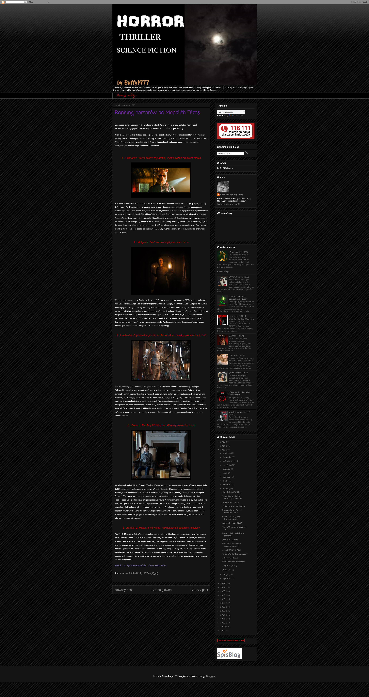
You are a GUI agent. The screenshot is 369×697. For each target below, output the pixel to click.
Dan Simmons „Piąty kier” (233, 561)
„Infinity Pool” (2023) (231, 550)
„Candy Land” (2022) (231, 492)
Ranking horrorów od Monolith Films (231, 511)
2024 (223, 446)
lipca (225, 473)
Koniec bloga (223, 271)
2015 (223, 611)
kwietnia (227, 485)
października (229, 461)
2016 (223, 607)
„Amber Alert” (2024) (238, 252)
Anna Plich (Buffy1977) (231, 194)
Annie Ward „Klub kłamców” (234, 554)
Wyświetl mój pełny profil (228, 204)
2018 (223, 599)
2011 (222, 626)
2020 (223, 591)
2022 (223, 583)
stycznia (227, 578)
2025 (223, 442)
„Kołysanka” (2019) (231, 502)
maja (225, 481)
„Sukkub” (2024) (236, 336)
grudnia (226, 453)
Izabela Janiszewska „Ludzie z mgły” (231, 544)
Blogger (210, 676)
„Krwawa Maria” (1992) (239, 277)
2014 (223, 615)
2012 (223, 623)
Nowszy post (124, 590)
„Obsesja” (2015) (237, 355)
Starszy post (199, 590)
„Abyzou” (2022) (229, 565)
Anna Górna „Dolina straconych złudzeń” (232, 497)
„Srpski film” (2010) (237, 316)
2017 (223, 603)
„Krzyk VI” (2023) (230, 539)
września (227, 465)
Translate (238, 115)
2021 (223, 587)
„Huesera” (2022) (230, 558)
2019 (223, 595)
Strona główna (162, 590)
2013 (223, 619)
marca (226, 488)
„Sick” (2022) (228, 569)
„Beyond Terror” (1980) (232, 523)
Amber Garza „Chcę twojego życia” (231, 517)
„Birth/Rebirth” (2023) (238, 372)
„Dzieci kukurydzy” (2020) (233, 506)
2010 (223, 630)
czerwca (227, 477)
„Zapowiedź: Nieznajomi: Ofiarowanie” (240, 393)
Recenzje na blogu (126, 95)
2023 (223, 450)
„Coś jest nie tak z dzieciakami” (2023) (238, 297)
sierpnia (226, 469)
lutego (226, 574)
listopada (227, 457)
